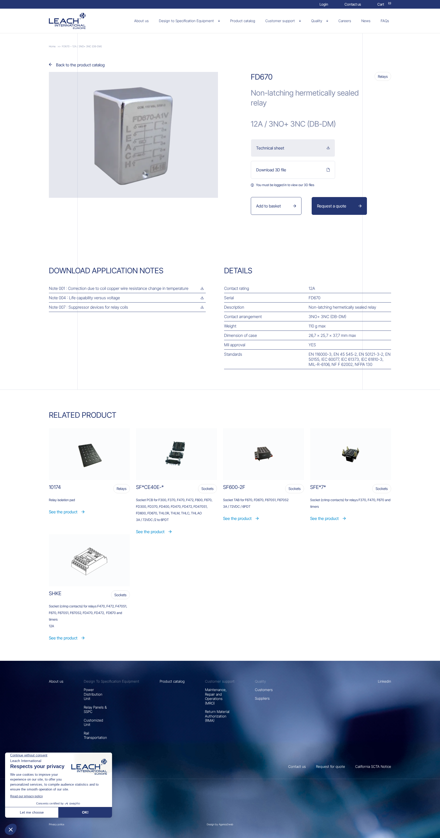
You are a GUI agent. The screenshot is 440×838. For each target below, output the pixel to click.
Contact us (297, 766)
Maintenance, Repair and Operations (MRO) (216, 696)
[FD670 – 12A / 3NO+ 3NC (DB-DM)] (76, 21)
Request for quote (330, 766)
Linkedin (384, 681)
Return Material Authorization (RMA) (217, 716)
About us (56, 681)
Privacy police (56, 824)
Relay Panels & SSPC (95, 709)
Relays (383, 76)
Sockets (207, 488)
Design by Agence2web (220, 824)
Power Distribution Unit (93, 694)
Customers (264, 689)
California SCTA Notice (373, 766)
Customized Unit (93, 722)
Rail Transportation (95, 735)
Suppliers (262, 698)
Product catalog (172, 681)
